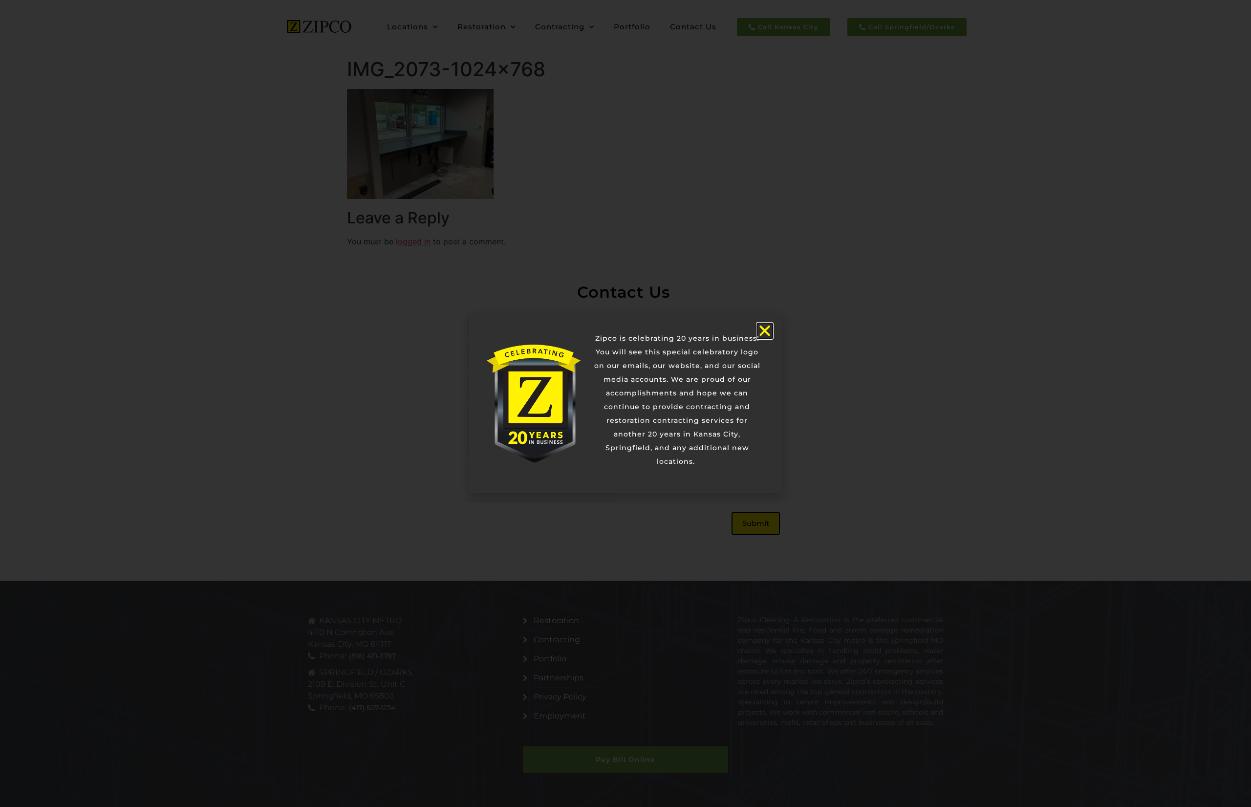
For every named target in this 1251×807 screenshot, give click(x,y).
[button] (764, 331)
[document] (625, 403)
